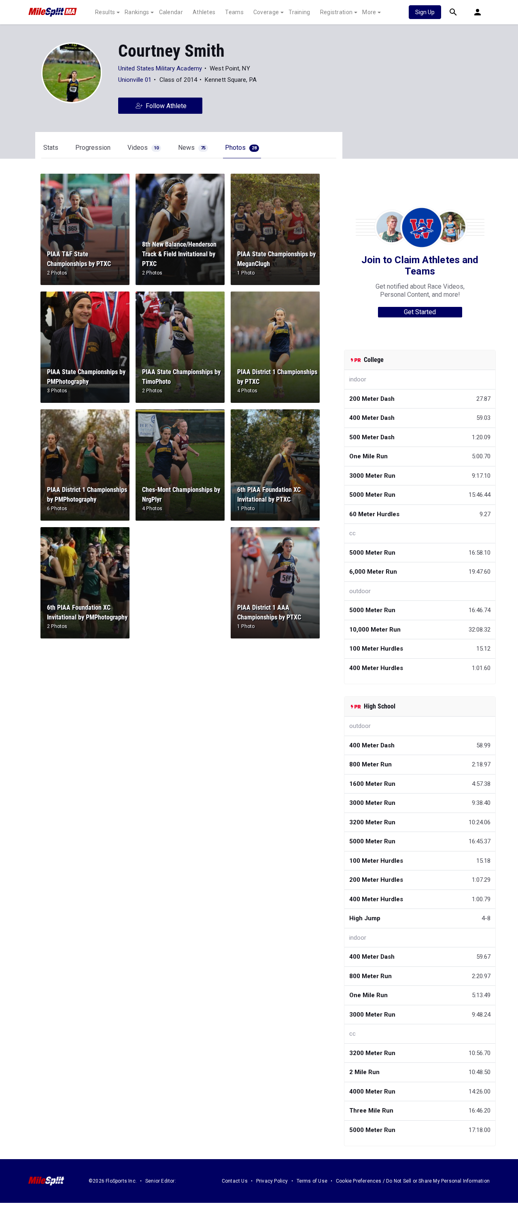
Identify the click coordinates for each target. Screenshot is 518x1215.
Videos (143, 147)
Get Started (420, 312)
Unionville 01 (134, 79)
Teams (234, 12)
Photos (241, 147)
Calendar (171, 12)
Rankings (137, 12)
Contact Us (235, 1181)
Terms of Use (312, 1181)
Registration (336, 12)
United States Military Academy (160, 68)
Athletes (204, 12)
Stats (50, 147)
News (192, 147)
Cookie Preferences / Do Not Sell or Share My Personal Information (413, 1181)
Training (299, 12)
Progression (92, 147)
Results (105, 12)
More (369, 12)
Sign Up (425, 12)
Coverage (266, 12)
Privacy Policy (272, 1181)
